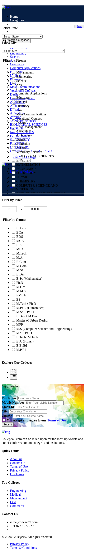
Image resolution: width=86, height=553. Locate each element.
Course (7, 415)
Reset (79, 26)
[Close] (3, 395)
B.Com (21, 262)
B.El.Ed (21, 345)
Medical (21, 101)
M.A (19, 257)
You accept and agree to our (36, 420)
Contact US (17, 463)
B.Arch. (21, 228)
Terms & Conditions (23, 547)
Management (24, 72)
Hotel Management (29, 127)
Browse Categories (17, 39)
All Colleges (18, 24)
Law (19, 110)
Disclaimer (17, 474)
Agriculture (23, 131)
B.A (19, 245)
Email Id (8, 407)
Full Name (9, 398)
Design (21, 122)
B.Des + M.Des (26, 316)
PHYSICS (23, 177)
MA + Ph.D (24, 333)
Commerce (17, 64)
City (5, 411)
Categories (17, 20)
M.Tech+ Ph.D (26, 303)
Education (23, 97)
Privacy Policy (19, 470)
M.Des (20, 287)
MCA (20, 241)
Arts (19, 85)
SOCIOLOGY (26, 173)
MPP (19, 324)
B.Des (20, 274)
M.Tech (21, 253)
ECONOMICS (26, 169)
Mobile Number (13, 402)
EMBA (21, 295)
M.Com (21, 266)
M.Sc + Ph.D (25, 312)
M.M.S (21, 291)
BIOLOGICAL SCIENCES (35, 156)
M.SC (20, 270)
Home (14, 16)
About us (16, 459)
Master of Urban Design (32, 320)
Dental (20, 139)
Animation (23, 143)
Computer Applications (25, 68)
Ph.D (19, 282)
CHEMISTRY (26, 181)
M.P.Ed (21, 349)
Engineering (18, 53)
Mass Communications (31, 114)
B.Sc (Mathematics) (29, 278)
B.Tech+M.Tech (27, 337)
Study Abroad (19, 28)
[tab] (13, 372)
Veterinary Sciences (29, 152)
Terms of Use (56, 420)
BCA (19, 232)
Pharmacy (22, 106)
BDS (19, 236)
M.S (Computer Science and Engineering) (44, 329)
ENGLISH (23, 160)
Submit (7, 424)
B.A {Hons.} (25, 341)
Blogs (14, 31)
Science (15, 56)
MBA (20, 249)
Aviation (21, 148)
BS (18, 299)
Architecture (24, 135)
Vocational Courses (29, 118)
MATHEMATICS (28, 164)
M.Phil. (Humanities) (30, 308)
